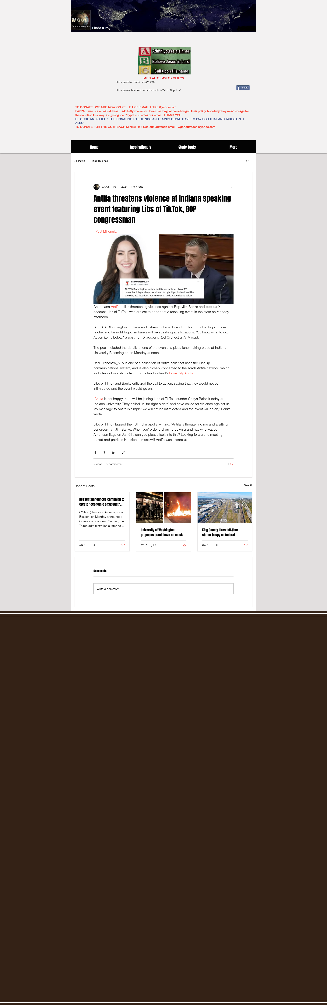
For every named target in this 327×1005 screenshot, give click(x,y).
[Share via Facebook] (95, 452)
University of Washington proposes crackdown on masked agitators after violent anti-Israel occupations (163, 532)
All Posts (80, 160)
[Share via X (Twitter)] (104, 452)
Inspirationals (100, 160)
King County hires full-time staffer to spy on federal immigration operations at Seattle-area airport (220, 532)
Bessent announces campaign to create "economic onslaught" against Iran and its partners (101, 502)
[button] (247, 160)
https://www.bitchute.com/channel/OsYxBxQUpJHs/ (148, 90)
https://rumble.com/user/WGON (135, 82)
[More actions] (231, 187)
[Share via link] (123, 452)
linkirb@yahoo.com (163, 107)
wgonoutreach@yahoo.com (196, 127)
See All (248, 485)
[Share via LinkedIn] (114, 452)
